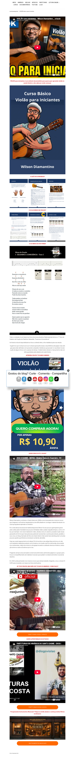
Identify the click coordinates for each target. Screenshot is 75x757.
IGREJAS (27, 2)
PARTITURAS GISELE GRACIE (37, 634)
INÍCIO (14, 2)
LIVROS (16, 4)
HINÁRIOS (20, 2)
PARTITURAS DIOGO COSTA (37, 707)
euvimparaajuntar (14, 11)
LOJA (41, 4)
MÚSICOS (35, 2)
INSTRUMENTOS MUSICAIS (37, 743)
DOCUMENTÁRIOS (25, 4)
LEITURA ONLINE (53, 2)
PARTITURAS (43, 2)
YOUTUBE (35, 4)
